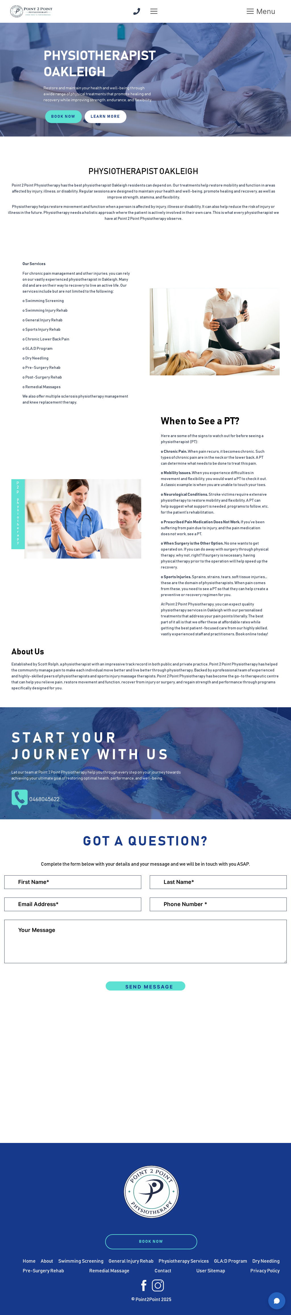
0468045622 (44, 799)
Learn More (105, 117)
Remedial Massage (109, 1271)
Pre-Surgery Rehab (43, 1271)
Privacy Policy (265, 1271)
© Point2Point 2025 (151, 1299)
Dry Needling (266, 1261)
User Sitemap (210, 1271)
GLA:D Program (230, 1261)
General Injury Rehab (131, 1261)
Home (29, 1261)
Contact (163, 1271)
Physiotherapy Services (184, 1261)
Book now (63, 117)
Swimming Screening (80, 1261)
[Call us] (136, 11)
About (47, 1261)
